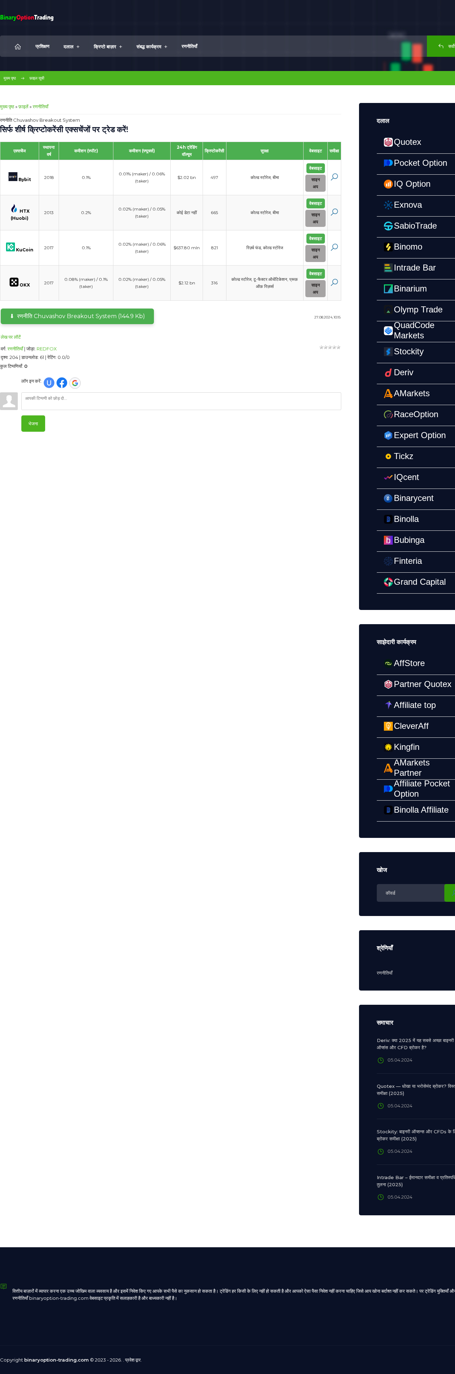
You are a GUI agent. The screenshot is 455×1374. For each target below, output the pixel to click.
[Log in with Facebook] (62, 382)
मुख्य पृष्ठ (10, 78)
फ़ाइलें (23, 106)
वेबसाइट (315, 168)
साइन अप (315, 183)
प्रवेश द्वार (133, 1360)
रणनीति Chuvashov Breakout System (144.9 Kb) (81, 316)
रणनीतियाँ (40, 106)
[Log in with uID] (49, 382)
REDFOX (47, 348)
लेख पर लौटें (11, 337)
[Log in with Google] (75, 383)
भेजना (33, 423)
